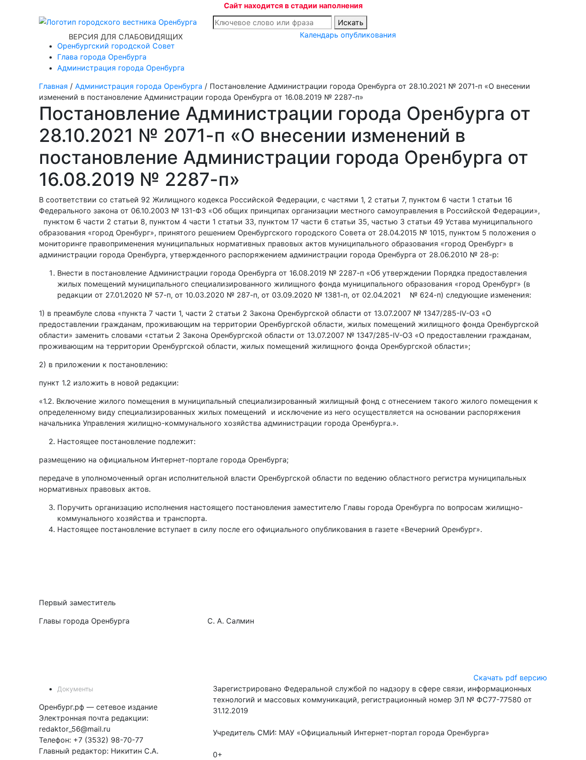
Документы (75, 689)
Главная (53, 86)
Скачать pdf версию (510, 677)
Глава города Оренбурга (101, 56)
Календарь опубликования (348, 34)
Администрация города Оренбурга (120, 67)
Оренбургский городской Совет (116, 45)
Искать (351, 22)
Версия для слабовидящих (126, 36)
